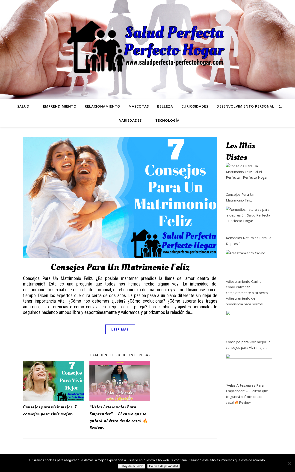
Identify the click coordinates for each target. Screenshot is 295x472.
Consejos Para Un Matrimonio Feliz (120, 267)
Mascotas (139, 106)
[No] (289, 463)
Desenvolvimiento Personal (245, 106)
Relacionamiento (102, 106)
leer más (120, 329)
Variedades (130, 120)
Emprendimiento (60, 106)
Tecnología (167, 120)
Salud (23, 106)
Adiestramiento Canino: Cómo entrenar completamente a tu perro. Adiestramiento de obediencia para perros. (247, 292)
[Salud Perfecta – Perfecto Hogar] (147, 47)
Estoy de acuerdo (131, 466)
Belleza (165, 106)
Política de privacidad (163, 466)
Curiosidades (194, 106)
